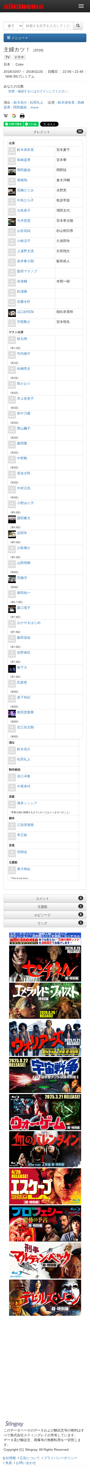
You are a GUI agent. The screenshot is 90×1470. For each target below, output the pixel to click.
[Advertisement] (45, 1371)
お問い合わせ (26, 1463)
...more (33, 107)
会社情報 (9, 1458)
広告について (30, 1458)
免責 (8, 1463)
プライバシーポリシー (60, 1458)
